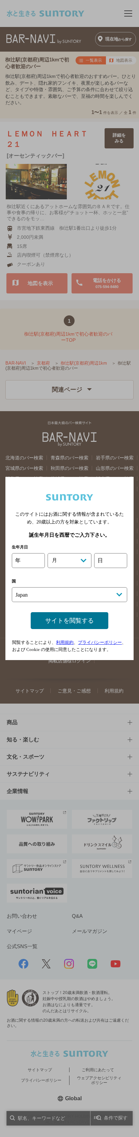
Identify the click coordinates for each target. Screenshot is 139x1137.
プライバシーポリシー (100, 642)
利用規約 (65, 642)
